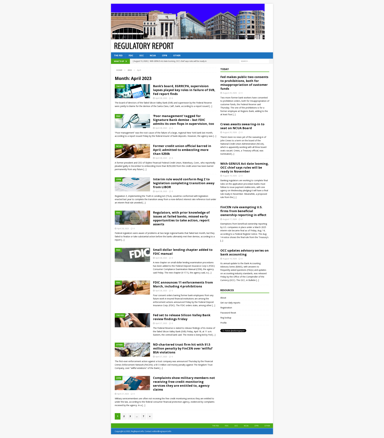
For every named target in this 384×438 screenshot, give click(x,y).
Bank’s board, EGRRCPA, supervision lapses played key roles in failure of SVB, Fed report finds (184, 90)
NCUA (153, 55)
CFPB (164, 55)
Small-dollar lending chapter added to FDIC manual (183, 252)
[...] (234, 114)
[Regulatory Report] (188, 37)
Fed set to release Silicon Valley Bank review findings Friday (181, 317)
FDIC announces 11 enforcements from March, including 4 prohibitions (183, 284)
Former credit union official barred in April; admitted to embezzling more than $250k (182, 150)
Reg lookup (225, 317)
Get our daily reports (230, 302)
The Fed (118, 55)
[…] (210, 106)
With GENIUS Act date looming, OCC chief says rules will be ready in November (244, 167)
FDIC (131, 55)
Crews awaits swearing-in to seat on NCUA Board (242, 126)
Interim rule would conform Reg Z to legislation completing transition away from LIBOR (183, 183)
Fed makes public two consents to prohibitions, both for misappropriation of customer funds (244, 83)
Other (176, 55)
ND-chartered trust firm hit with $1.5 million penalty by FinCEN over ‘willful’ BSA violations (183, 348)
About (223, 297)
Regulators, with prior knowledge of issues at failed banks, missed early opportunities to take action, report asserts (181, 218)
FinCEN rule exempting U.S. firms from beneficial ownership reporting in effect (243, 211)
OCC (141, 55)
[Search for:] (254, 61)
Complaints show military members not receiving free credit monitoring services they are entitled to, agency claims (184, 384)
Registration (226, 307)
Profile (223, 322)
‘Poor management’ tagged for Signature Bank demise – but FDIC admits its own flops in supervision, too (183, 120)
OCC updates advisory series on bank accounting (244, 252)
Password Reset (228, 312)
